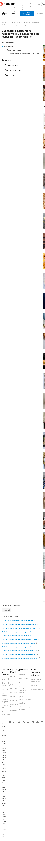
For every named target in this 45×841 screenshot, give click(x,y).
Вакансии (34, 686)
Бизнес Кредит (23, 678)
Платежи (13, 684)
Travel (12, 680)
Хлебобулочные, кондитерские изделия (23, 54)
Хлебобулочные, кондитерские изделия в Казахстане (20, 658)
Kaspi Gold (5, 679)
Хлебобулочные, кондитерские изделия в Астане (18, 621)
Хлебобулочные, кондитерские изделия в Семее (18, 647)
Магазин (13, 676)
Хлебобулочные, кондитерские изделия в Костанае (19, 639)
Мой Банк (13, 688)
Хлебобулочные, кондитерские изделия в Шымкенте (20, 632)
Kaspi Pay (21, 674)
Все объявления (8, 42)
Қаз (38, 4)
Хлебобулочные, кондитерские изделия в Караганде (20, 628)
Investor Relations (37, 690)
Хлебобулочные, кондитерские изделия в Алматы (19, 624)
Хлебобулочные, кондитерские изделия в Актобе (18, 636)
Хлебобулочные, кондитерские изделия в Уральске (19, 650)
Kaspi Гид (13, 710)
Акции (12, 696)
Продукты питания (14, 50)
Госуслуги (13, 700)
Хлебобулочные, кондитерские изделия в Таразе (18, 643)
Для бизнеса (9, 46)
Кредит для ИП (23, 682)
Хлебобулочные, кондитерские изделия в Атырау (18, 654)
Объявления (10, 14)
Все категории (29, 13)
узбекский (6, 610)
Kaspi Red (5, 689)
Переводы (13, 692)
